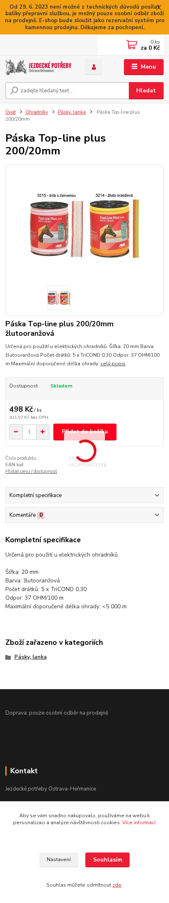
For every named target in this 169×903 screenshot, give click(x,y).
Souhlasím (107, 860)
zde (116, 885)
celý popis (113, 363)
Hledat (146, 90)
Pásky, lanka (72, 112)
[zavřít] (158, 8)
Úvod (10, 112)
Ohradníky (36, 112)
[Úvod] (38, 67)
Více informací (138, 822)
